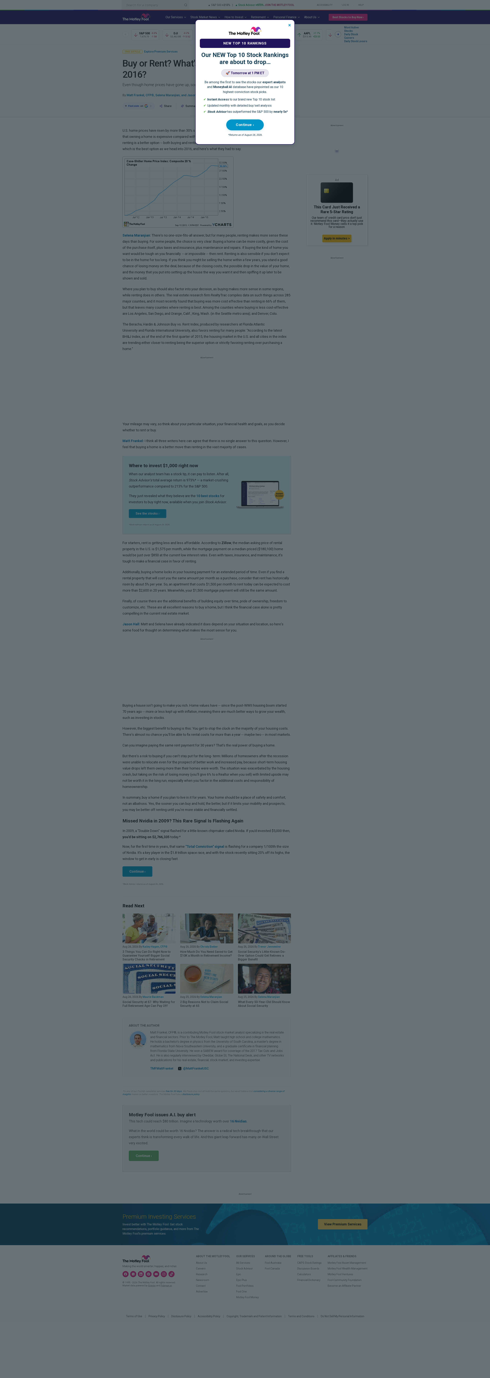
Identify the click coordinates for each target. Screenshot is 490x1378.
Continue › (245, 125)
